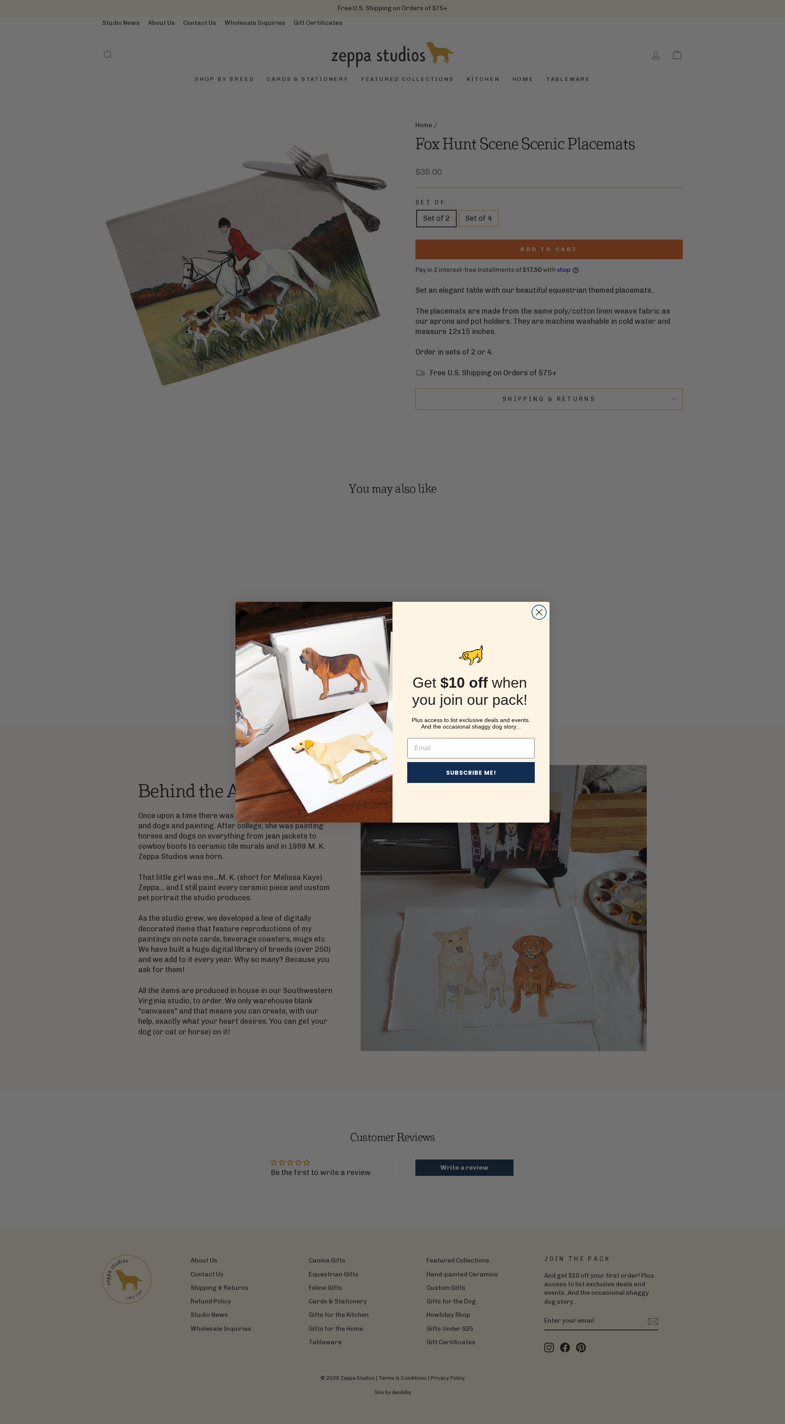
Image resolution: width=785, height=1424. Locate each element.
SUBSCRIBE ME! (471, 773)
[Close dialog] (539, 612)
